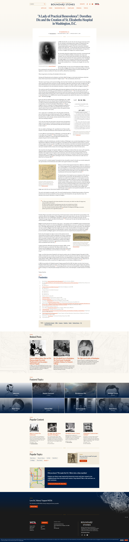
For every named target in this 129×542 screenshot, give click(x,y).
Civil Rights (32, 460)
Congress (61, 323)
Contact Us (32, 530)
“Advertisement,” (50, 300)
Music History (16, 409)
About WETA (32, 527)
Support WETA (32, 526)
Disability (66, 323)
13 (82, 171)
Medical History (76, 323)
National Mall (48, 409)
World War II (55, 458)
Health (70, 323)
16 (64, 218)
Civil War (48, 458)
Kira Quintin (53, 33)
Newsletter (43, 526)
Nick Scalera (69, 442)
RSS (41, 527)
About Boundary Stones (85, 532)
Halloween (16, 393)
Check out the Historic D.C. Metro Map (57, 483)
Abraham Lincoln (113, 393)
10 (52, 134)
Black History (113, 409)
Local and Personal (45, 309)
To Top (126, 517)
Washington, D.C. (60, 8)
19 (66, 249)
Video (50, 8)
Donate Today (34, 506)
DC (81, 323)
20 (81, 259)
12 (52, 156)
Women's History (48, 324)
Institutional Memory (46, 297)
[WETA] (97, 4)
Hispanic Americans (48, 393)
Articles (43, 8)
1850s (56, 323)
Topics (86, 8)
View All (46, 460)
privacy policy (21, 540)
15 (62, 208)
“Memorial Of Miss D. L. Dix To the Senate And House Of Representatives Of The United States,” (61, 282)
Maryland (71, 8)
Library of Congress (52, 66)
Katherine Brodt (34, 443)
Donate (82, 4)
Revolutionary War (80, 393)
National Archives (76, 246)
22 (40, 317)
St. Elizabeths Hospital (49, 323)
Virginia (78, 8)
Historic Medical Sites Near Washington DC (50, 313)
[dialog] (64, 540)
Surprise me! (83, 460)
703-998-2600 (56, 528)
